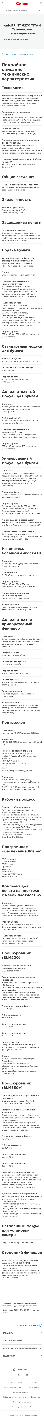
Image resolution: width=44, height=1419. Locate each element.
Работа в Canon (34, 1387)
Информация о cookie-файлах (14, 1397)
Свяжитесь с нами (14, 1382)
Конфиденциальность (22, 1402)
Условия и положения (22, 1392)
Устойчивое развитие (12, 1387)
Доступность (36, 1397)
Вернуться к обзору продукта (19, 54)
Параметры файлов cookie (22, 1407)
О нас (34, 1382)
